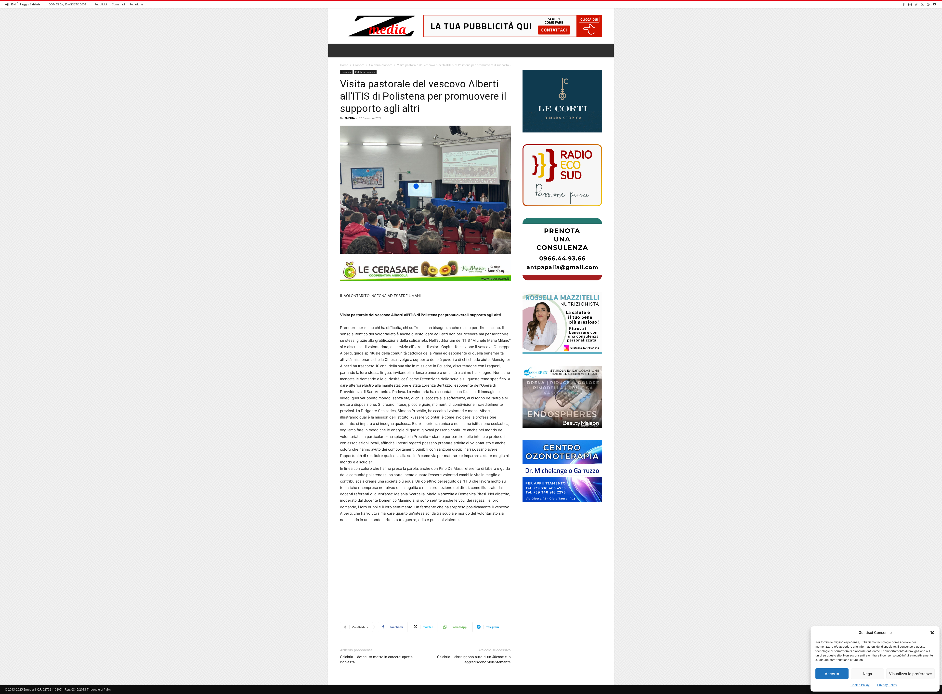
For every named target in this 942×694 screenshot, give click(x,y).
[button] (932, 632)
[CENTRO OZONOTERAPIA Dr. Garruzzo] (562, 471)
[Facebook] (903, 4)
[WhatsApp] (928, 4)
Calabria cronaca (380, 65)
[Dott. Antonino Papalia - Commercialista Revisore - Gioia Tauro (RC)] (562, 249)
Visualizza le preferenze (910, 673)
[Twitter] (922, 4)
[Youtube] (934, 4)
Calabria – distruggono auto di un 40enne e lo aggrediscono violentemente (474, 659)
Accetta (832, 673)
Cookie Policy (860, 685)
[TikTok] (916, 4)
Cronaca (359, 65)
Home (344, 65)
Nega (867, 673)
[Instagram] (910, 4)
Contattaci (118, 4)
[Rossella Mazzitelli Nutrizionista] (562, 323)
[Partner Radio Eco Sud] (562, 175)
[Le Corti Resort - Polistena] (562, 101)
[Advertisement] (425, 563)
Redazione (136, 4)
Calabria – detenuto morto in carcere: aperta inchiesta (376, 659)
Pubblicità (100, 4)
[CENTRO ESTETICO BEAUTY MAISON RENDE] (562, 397)
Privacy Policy (887, 685)
